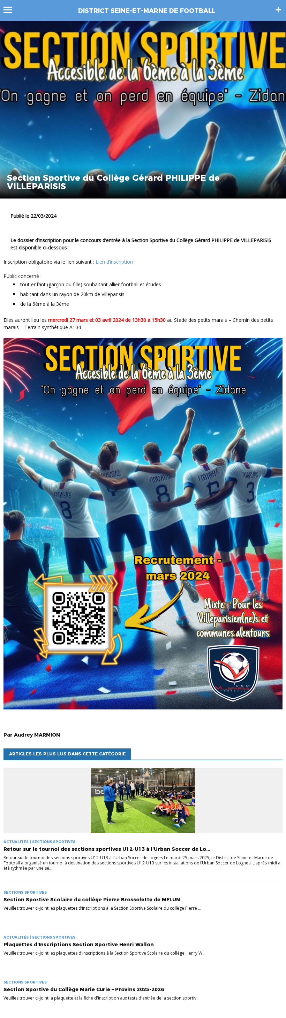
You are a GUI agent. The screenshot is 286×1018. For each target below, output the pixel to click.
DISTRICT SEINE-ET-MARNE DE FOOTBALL (146, 11)
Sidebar (278, 10)
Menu (10, 10)
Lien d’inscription (114, 261)
